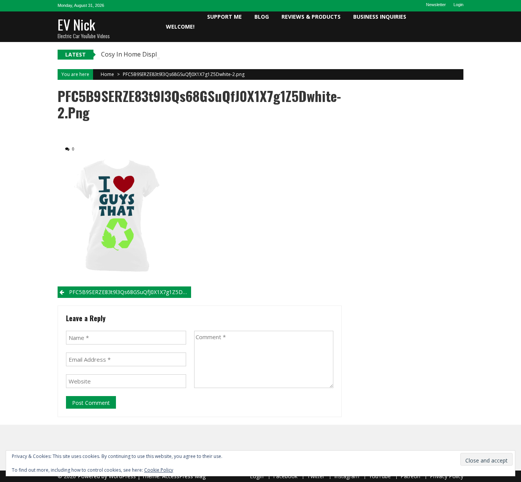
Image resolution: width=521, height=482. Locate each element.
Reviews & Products (311, 16)
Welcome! (180, 26)
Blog (261, 16)
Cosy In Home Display (132, 54)
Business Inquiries (379, 16)
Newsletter (436, 4)
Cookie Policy (158, 470)
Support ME (224, 16)
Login (458, 4)
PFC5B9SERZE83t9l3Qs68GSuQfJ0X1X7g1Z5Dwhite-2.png (183, 74)
